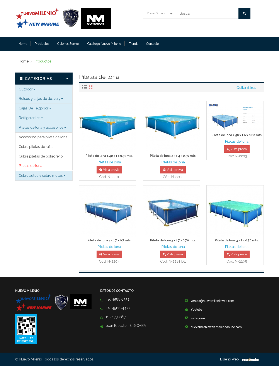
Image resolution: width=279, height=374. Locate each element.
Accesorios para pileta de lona (43, 137)
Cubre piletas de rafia (36, 147)
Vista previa (110, 169)
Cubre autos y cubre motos (41, 175)
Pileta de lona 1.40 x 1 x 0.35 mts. (109, 156)
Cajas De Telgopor (34, 108)
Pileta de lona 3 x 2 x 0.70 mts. (237, 240)
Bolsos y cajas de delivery (40, 99)
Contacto (152, 43)
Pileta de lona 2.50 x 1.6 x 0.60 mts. (236, 135)
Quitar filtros (246, 88)
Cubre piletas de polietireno (41, 156)
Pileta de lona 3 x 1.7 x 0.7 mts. (109, 240)
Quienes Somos (68, 43)
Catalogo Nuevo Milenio (104, 43)
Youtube (196, 309)
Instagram (198, 318)
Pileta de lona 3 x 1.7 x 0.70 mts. (173, 240)
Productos (42, 43)
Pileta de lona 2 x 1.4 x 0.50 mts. (173, 156)
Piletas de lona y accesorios (41, 127)
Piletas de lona (30, 166)
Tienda (133, 43)
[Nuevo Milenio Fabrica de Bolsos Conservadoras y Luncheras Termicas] (48, 18)
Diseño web (230, 359)
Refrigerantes (30, 118)
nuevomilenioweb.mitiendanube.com (216, 327)
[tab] (85, 87)
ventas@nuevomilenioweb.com (212, 301)
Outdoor (26, 89)
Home (23, 43)
